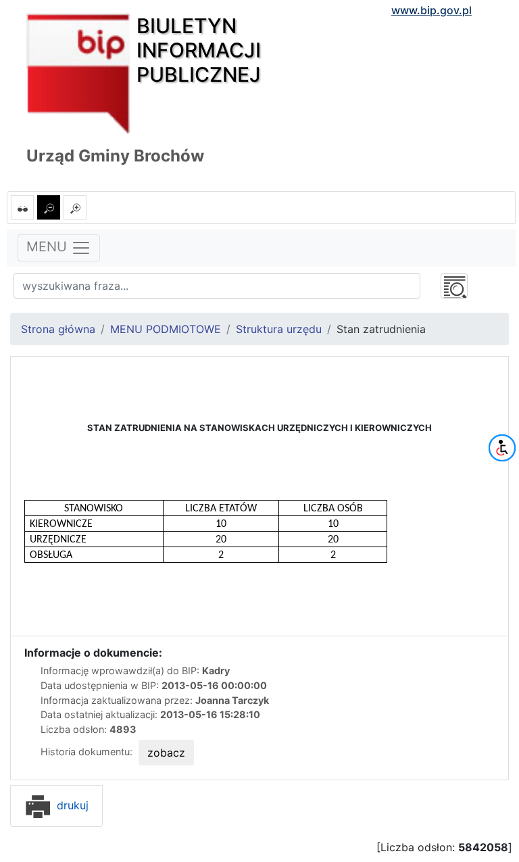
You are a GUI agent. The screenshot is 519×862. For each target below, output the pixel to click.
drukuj (71, 805)
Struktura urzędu (279, 329)
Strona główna (58, 329)
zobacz (166, 752)
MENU (48, 247)
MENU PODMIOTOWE (165, 329)
